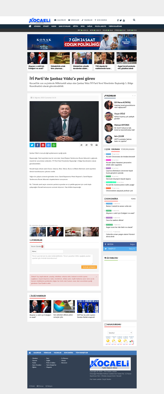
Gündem (37, 26)
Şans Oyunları (64, 26)
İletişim (49, 386)
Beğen (132, 244)
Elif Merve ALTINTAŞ (122, 102)
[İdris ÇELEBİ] (108, 139)
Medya (63, 360)
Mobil (32, 386)
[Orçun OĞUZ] (108, 116)
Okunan (115, 149)
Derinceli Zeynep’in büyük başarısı (118, 179)
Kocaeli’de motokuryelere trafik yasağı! (120, 185)
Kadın (53, 26)
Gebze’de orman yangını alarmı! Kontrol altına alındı (120, 235)
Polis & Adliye (100, 26)
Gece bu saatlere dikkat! (115, 220)
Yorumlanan (127, 149)
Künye (41, 386)
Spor (83, 26)
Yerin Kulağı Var (115, 26)
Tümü (133, 199)
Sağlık (89, 26)
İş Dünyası (64, 358)
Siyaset (46, 26)
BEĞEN (110, 244)
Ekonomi (109, 224)
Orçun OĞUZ (119, 114)
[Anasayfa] (30, 26)
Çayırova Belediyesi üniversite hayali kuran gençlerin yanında (119, 172)
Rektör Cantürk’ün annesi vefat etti (118, 206)
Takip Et (132, 249)
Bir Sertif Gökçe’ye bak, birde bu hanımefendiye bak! (124, 129)
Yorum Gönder (37, 246)
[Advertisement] (82, 8)
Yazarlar (111, 96)
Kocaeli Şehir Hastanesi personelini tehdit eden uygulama (118, 164)
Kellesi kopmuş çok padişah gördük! (124, 118)
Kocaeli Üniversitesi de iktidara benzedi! (120, 157)
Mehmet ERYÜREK (121, 125)
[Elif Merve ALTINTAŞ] (108, 105)
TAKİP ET (111, 249)
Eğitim (75, 26)
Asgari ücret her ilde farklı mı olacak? (119, 227)
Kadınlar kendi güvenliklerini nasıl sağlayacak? (124, 106)
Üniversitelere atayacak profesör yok (119, 191)
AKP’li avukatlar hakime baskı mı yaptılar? (123, 140)
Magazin (49, 367)
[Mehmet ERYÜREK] (108, 127)
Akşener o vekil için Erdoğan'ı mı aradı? (120, 213)
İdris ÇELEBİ (119, 136)
